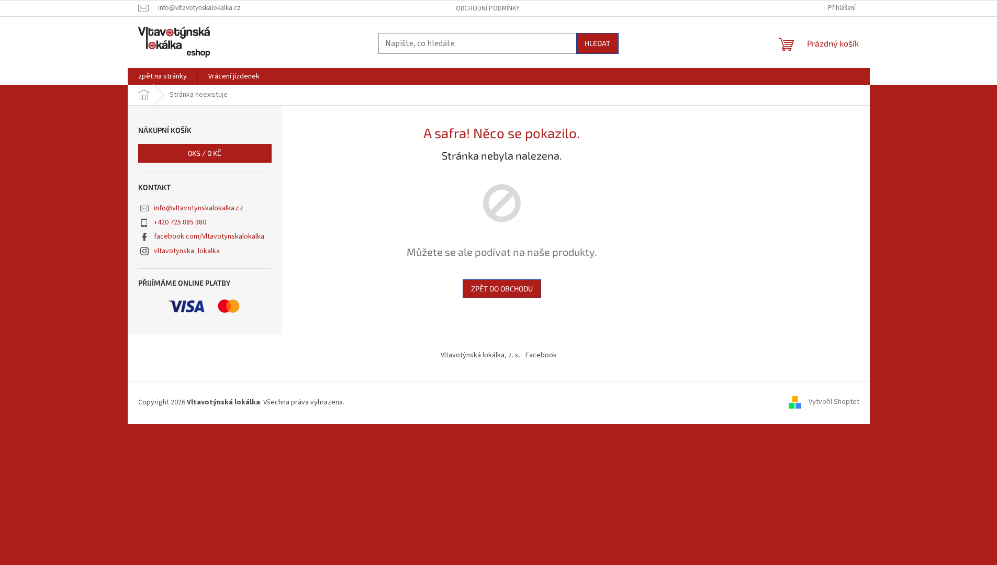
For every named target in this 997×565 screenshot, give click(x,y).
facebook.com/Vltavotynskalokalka (209, 236)
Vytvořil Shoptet (834, 402)
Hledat (597, 43)
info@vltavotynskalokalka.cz (198, 208)
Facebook (541, 355)
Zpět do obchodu (502, 288)
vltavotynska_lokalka (187, 251)
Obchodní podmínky (488, 8)
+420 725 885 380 (180, 222)
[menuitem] (162, 76)
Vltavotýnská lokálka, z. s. (480, 355)
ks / (204, 153)
